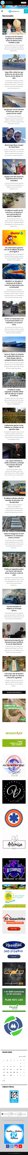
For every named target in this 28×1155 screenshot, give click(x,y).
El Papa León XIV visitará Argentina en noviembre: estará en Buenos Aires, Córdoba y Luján (14, 39)
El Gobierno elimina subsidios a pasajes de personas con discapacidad (14, 500)
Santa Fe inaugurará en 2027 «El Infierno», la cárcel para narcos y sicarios (14, 535)
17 (4, 1072)
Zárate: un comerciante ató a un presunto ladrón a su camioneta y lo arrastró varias (14, 321)
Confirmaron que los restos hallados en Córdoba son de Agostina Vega (14, 427)
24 (4, 1075)
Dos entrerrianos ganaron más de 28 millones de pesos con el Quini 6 (14, 249)
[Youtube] (20, 1146)
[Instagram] (16, 1146)
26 (11, 1075)
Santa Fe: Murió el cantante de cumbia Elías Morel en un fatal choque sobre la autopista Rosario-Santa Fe (14, 357)
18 (7, 1072)
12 (11, 1069)
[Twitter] (12, 1146)
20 (14, 1072)
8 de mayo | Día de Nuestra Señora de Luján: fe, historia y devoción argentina (14, 675)
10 (4, 1069)
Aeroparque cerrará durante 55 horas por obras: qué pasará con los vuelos (14, 111)
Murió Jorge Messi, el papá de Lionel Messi (14, 146)
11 (7, 1069)
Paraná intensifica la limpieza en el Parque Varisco (14, 608)
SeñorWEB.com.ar (16, 1153)
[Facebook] (7, 1146)
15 (20, 1069)
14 (17, 1069)
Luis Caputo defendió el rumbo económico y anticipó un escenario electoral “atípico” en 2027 (14, 463)
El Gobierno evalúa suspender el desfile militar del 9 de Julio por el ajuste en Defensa (14, 392)
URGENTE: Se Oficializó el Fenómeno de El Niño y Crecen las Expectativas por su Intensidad (14, 284)
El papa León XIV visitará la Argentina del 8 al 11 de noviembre (14, 178)
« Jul (3, 1080)
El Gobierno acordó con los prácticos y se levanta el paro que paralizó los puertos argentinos (14, 213)
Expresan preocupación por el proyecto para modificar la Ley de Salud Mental (14, 642)
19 (11, 1072)
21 (17, 1072)
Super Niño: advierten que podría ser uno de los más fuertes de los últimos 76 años (14, 75)
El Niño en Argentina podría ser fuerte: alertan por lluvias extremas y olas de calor (14, 572)
